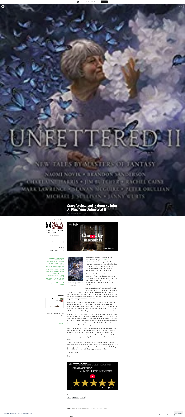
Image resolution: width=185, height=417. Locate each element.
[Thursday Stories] (61, 302)
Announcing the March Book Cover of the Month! (55, 283)
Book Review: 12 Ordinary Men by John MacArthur (55, 267)
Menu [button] (180, 7)
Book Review (77, 213)
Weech (105, 408)
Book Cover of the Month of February (55, 271)
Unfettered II (100, 408)
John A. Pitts (81, 408)
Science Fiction (83, 213)
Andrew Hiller (58, 300)
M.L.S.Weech (70, 213)
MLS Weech (93, 408)
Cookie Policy (29, 413)
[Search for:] (56, 241)
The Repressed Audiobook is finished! (55, 269)
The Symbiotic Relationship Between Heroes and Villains (55, 259)
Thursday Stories (56, 299)
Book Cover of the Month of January (55, 261)
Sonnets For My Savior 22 (58, 273)
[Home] (2, 6)
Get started (104, 1)
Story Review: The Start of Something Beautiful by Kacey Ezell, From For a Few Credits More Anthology (55, 280)
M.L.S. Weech (87, 408)
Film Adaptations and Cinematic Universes (56, 264)
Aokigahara (74, 408)
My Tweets (61, 323)
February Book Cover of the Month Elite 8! (56, 276)
